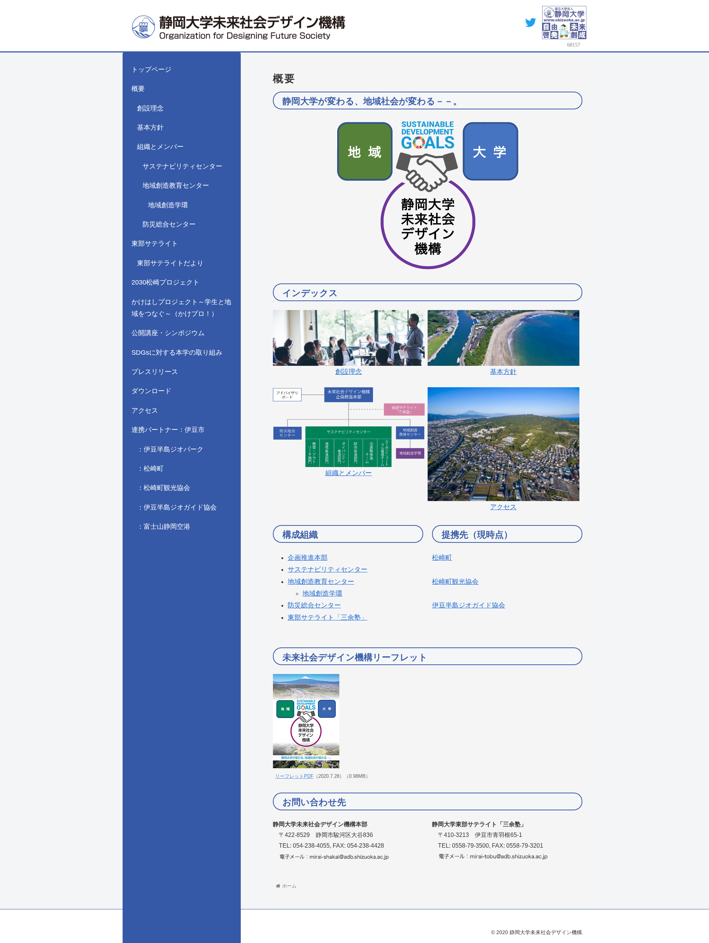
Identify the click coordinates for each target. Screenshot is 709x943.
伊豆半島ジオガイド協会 (468, 605)
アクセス (144, 410)
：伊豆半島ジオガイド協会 (177, 507)
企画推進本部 (308, 557)
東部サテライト (154, 243)
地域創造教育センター (321, 581)
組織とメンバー (160, 146)
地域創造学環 (322, 593)
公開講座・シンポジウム (168, 333)
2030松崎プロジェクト (165, 282)
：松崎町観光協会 (163, 487)
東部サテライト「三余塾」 (327, 617)
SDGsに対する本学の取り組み (176, 352)
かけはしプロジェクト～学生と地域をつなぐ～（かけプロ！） (181, 307)
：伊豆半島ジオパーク (170, 449)
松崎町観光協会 (455, 581)
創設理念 (150, 108)
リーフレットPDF (294, 776)
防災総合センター (314, 605)
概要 (138, 88)
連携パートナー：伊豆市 (168, 429)
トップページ (151, 69)
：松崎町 (150, 468)
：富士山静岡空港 (163, 526)
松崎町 (442, 557)
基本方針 (150, 127)
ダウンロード (151, 391)
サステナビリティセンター (327, 569)
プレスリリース (154, 371)
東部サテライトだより (170, 263)
